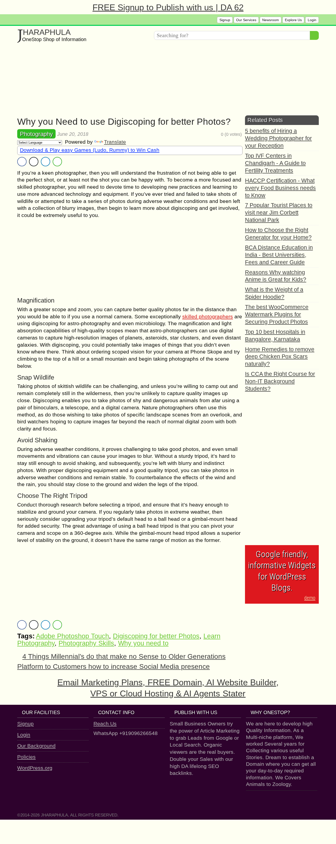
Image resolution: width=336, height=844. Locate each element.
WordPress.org (34, 768)
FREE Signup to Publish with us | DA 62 (168, 7)
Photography (36, 134)
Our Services (246, 20)
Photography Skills (86, 643)
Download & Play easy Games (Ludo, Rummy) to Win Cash (89, 150)
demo (309, 598)
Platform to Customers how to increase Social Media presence (113, 666)
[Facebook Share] (22, 161)
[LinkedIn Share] (45, 161)
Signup (224, 20)
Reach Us (105, 723)
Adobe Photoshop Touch (72, 636)
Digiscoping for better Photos (156, 636)
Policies (26, 757)
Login (312, 20)
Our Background (36, 746)
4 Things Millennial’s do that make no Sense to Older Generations (124, 656)
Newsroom (270, 20)
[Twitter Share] (33, 161)
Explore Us (293, 20)
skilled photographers (207, 316)
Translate (115, 142)
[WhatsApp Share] (57, 161)
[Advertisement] (164, 80)
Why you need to (143, 643)
